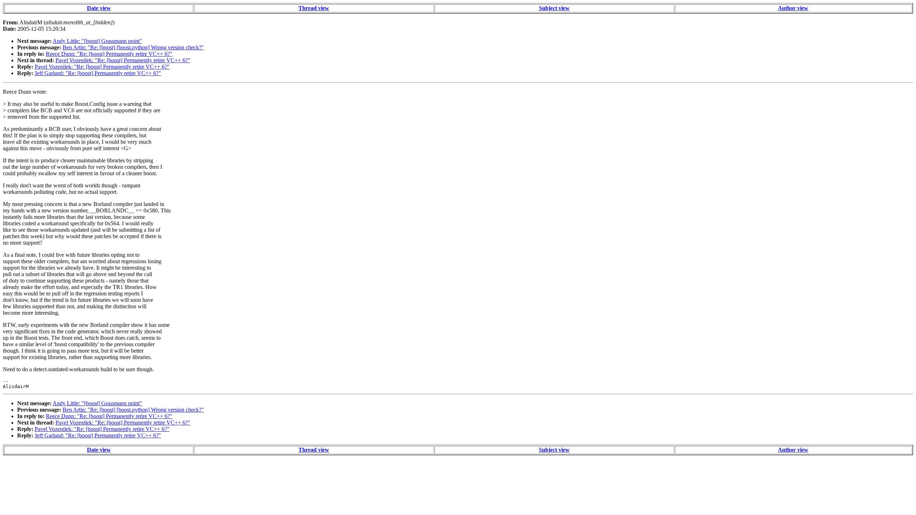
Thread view (313, 8)
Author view (793, 8)
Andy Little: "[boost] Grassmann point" (97, 41)
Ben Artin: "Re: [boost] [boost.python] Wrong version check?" (133, 47)
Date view (99, 8)
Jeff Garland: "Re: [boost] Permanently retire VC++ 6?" (98, 73)
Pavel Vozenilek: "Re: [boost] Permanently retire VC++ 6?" (122, 60)
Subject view (554, 8)
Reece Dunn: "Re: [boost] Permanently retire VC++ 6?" (109, 54)
